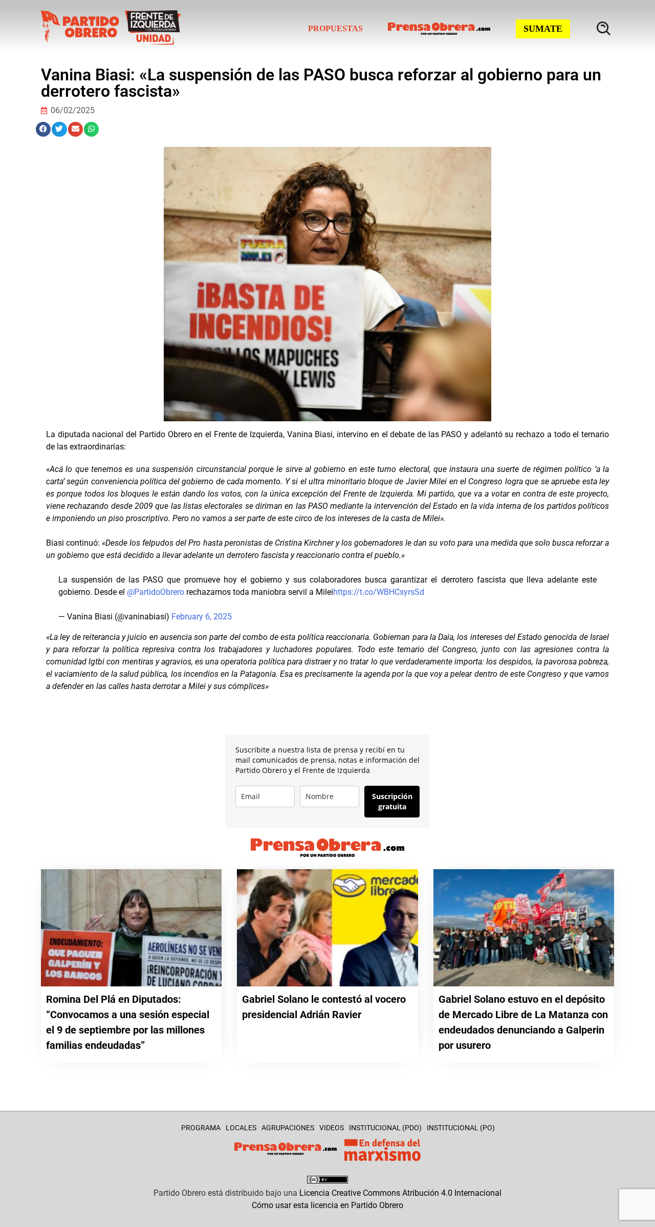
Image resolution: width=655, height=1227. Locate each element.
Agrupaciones (287, 1128)
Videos (331, 1128)
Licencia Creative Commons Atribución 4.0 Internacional (400, 1193)
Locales (241, 1128)
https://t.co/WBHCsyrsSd (378, 592)
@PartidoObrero (155, 592)
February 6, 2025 (201, 616)
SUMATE (542, 29)
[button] (43, 129)
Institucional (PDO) (385, 1128)
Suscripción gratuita (392, 801)
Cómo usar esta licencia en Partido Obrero (327, 1205)
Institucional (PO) (461, 1128)
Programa (201, 1128)
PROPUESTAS (335, 28)
